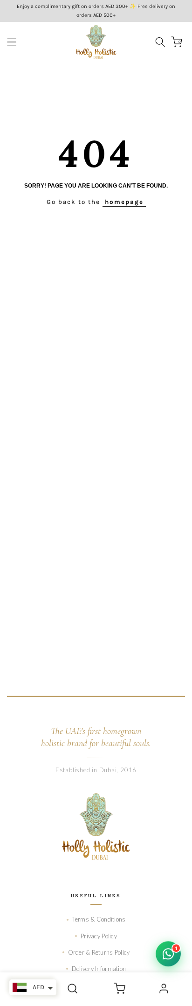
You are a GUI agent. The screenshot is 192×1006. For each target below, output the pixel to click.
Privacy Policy (99, 936)
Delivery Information (99, 968)
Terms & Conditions (99, 919)
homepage (124, 201)
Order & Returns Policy (99, 952)
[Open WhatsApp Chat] (168, 953)
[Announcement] (96, 11)
